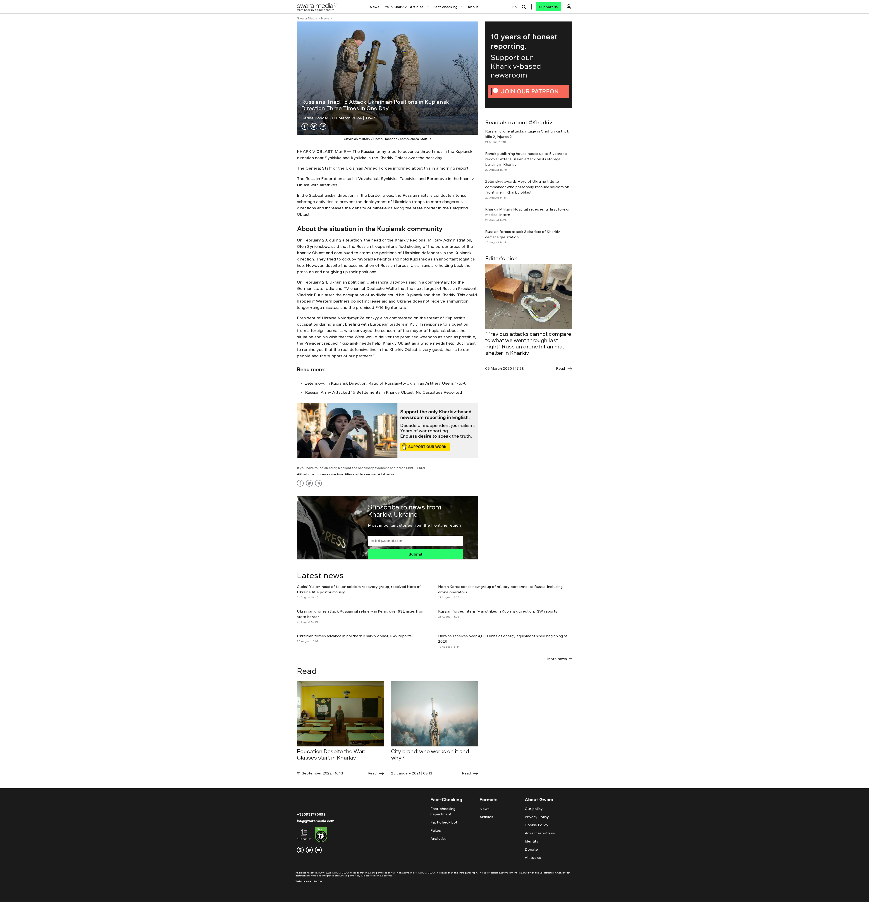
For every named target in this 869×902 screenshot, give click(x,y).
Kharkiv (304, 474)
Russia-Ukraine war (361, 474)
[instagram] (300, 850)
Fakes (435, 830)
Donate (531, 849)
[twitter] (309, 850)
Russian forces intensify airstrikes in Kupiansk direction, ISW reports (498, 611)
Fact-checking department (442, 811)
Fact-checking (445, 7)
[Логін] (568, 6)
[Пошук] (524, 6)
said (335, 246)
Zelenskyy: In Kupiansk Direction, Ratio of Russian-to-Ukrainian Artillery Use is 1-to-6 (385, 383)
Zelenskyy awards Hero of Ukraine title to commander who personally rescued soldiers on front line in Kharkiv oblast (527, 187)
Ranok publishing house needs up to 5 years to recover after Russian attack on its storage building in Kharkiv (526, 159)
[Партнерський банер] (528, 64)
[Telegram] (323, 126)
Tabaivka (387, 474)
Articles (416, 7)
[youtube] (318, 850)
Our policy (534, 808)
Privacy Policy (537, 817)
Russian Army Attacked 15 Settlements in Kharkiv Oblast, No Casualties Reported (383, 392)
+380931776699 (311, 814)
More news (557, 659)
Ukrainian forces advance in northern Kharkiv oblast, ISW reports (354, 636)
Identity (531, 841)
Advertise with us (540, 833)
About (473, 7)
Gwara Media (307, 18)
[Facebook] (304, 126)
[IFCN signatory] (321, 835)
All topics (533, 857)
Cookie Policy (536, 825)
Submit (415, 554)
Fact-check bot (443, 822)
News (374, 7)
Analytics (438, 838)
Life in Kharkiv (394, 7)
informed (402, 168)
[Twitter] (313, 126)
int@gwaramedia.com (315, 821)
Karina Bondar (315, 118)
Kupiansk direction (329, 474)
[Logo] (317, 7)
